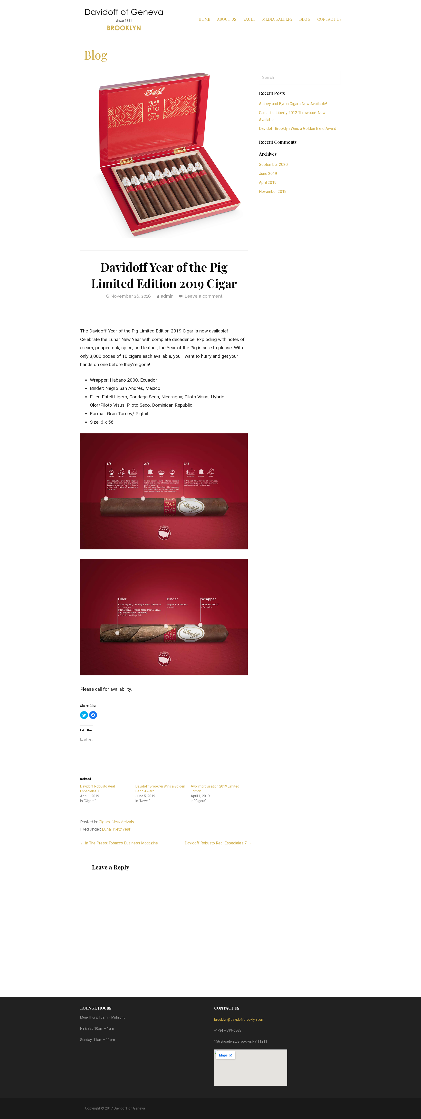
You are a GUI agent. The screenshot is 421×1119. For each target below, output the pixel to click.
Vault (249, 19)
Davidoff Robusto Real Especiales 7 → (218, 843)
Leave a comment (203, 296)
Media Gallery (277, 19)
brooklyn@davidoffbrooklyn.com (239, 1019)
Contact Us (329, 19)
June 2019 (268, 173)
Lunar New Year (116, 829)
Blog (304, 19)
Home (204, 19)
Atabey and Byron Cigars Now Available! (293, 103)
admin (167, 296)
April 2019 (268, 182)
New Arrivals (123, 822)
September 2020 (273, 164)
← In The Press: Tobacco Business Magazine (119, 843)
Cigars (104, 822)
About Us (226, 19)
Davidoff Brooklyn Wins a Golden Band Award (297, 128)
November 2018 (273, 191)
